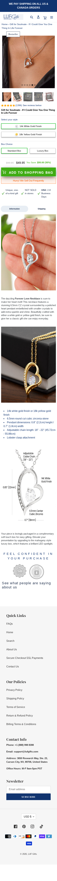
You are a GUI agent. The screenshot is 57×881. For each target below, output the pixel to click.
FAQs (9, 623)
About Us (11, 649)
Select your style (9, 119)
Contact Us (12, 666)
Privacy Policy (14, 690)
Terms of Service (15, 707)
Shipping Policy (15, 698)
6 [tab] (35, 85)
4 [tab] (29, 85)
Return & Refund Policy (19, 715)
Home (5, 24)
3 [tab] (27, 85)
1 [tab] (22, 85)
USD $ (27, 816)
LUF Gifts (32, 854)
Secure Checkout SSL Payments (24, 658)
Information (14, 209)
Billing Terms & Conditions (21, 724)
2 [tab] (24, 85)
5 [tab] (32, 85)
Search (10, 641)
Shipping (41, 209)
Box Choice (7, 144)
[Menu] (51, 17)
